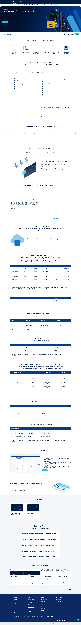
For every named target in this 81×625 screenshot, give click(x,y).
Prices (68, 34)
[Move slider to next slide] (70, 589)
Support (62, 1)
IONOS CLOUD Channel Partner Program (33, 611)
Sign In (66, 1)
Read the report (12, 208)
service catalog (45, 288)
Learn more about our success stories (18, 490)
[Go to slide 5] (17, 588)
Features (65, 34)
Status (42, 610)
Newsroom (15, 604)
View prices (5, 22)
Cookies (29, 604)
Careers (15, 606)
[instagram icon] (57, 621)
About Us (58, 1)
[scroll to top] (62, 34)
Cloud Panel (43, 606)
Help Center (43, 601)
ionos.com (15, 612)
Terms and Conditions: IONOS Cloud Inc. (33, 600)
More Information (24, 623)
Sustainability (60, 601)
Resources (72, 34)
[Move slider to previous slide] (67, 589)
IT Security (43, 608)
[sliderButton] (54, 218)
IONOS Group (16, 601)
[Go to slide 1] (10, 588)
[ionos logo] (18, 2)
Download (44, 116)
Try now (77, 34)
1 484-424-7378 (52, 1)
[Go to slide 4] (15, 588)
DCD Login (43, 604)
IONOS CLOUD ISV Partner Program (32, 614)
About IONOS (16, 599)
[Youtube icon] (62, 621)
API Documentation (44, 603)
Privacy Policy (30, 602)
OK (66, 623)
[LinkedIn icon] (64, 621)
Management (16, 603)
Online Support (44, 599)
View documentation (15, 516)
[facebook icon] (59, 621)
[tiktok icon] (67, 621)
